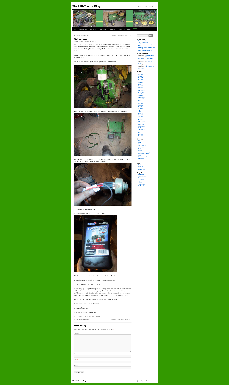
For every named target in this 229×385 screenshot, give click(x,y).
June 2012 (140, 115)
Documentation (141, 174)
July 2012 (140, 113)
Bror (87, 316)
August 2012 (141, 111)
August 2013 (141, 98)
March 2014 (140, 89)
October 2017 (141, 76)
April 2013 (140, 105)
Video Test (122, 29)
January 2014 (141, 92)
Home (75, 29)
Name (76, 354)
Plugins (140, 177)
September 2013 (141, 97)
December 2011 (141, 124)
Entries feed (140, 166)
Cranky (139, 142)
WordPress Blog (141, 184)
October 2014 (141, 82)
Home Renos (141, 147)
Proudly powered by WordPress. (146, 381)
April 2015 (140, 81)
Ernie (139, 144)
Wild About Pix (113, 29)
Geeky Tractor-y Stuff (142, 145)
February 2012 (141, 121)
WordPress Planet (142, 185)
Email (76, 359)
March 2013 (140, 106)
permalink (98, 316)
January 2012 (141, 123)
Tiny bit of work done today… (82, 35)
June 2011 (140, 134)
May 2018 (140, 74)
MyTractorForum (142, 176)
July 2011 (140, 132)
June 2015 (140, 79)
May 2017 (140, 77)
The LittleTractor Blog (86, 6)
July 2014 (140, 84)
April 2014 (140, 87)
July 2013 (140, 100)
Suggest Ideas (141, 179)
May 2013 (140, 103)
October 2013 (141, 95)
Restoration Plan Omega (143, 153)
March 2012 (140, 119)
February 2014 (141, 90)
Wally (139, 160)
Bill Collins (140, 58)
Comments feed (141, 168)
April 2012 (140, 118)
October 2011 (141, 127)
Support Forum (141, 181)
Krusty (139, 148)
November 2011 (141, 126)
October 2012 (141, 108)
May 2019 (140, 73)
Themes (140, 182)
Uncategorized (141, 158)
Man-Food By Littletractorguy (144, 152)
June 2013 (140, 102)
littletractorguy (93, 41)
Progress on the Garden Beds (144, 40)
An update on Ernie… (149, 65)
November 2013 (141, 94)
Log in (139, 164)
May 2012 (140, 116)
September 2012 (141, 110)
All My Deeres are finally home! (145, 50)
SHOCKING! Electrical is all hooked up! (121, 35)
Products (129, 29)
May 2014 (140, 85)
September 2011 (141, 129)
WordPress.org (141, 169)
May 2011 (140, 135)
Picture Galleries (83, 29)
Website (76, 365)
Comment (77, 333)
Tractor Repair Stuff (142, 156)
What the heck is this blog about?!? (99, 29)
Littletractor (140, 150)
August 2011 (141, 131)
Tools (139, 155)
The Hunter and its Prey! (143, 42)
